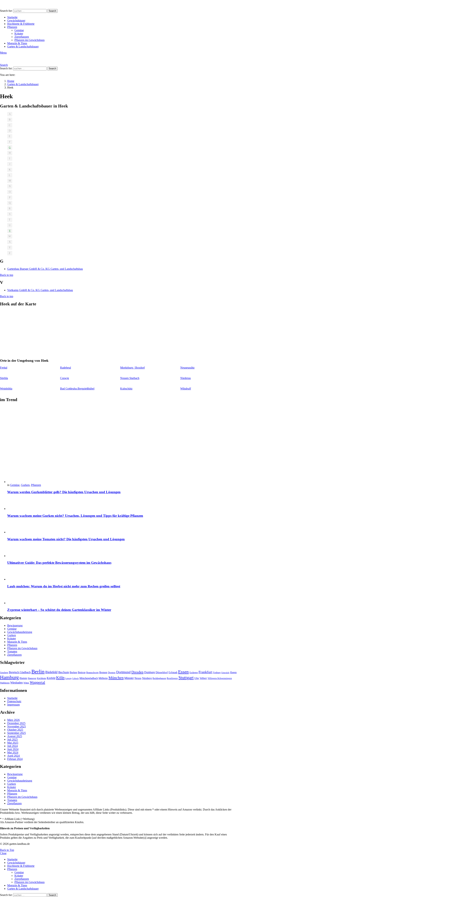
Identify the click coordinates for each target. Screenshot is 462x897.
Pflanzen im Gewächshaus (29, 40)
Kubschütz (126, 388)
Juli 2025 (12, 739)
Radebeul (65, 367)
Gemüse (19, 30)
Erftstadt (173, 672)
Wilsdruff (185, 388)
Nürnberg (147, 678)
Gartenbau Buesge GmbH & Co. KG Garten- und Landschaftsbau (45, 268)
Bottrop (82, 672)
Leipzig (68, 678)
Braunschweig (92, 672)
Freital (3, 367)
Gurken (25, 485)
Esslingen (193, 672)
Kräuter (18, 33)
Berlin (38, 671)
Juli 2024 (12, 745)
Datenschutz (14, 701)
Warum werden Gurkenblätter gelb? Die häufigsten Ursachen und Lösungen (64, 492)
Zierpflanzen (21, 36)
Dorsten (112, 672)
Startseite (12, 17)
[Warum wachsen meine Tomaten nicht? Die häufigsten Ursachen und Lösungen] (122, 527)
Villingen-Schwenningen (220, 678)
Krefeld (51, 678)
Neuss (137, 678)
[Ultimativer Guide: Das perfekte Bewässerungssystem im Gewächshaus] (122, 551)
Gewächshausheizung (19, 632)
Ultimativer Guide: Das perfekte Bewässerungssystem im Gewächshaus (59, 563)
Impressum (13, 704)
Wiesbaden (16, 682)
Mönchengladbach (88, 678)
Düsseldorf (162, 672)
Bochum (63, 672)
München (116, 677)
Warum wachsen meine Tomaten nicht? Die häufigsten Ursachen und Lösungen (66, 539)
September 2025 (16, 732)
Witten (26, 683)
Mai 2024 (12, 752)
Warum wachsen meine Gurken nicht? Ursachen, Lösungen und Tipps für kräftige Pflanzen (75, 516)
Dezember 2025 (16, 723)
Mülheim (103, 678)
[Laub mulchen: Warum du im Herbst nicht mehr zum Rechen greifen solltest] (122, 574)
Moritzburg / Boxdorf (132, 367)
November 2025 (16, 726)
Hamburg (9, 677)
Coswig (64, 378)
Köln (60, 677)
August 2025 (14, 736)
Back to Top (7, 849)
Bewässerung (15, 625)
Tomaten (12, 651)
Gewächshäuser (16, 20)
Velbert (203, 678)
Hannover (32, 678)
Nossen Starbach (129, 378)
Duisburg (149, 672)
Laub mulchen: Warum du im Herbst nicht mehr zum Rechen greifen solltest (63, 586)
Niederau (185, 378)
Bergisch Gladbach (20, 672)
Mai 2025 (12, 742)
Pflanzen (12, 27)
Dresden (137, 672)
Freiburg (217, 672)
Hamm (23, 678)
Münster (129, 678)
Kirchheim (41, 678)
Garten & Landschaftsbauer (23, 46)
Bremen (103, 672)
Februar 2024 (15, 758)
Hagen (233, 672)
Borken (73, 672)
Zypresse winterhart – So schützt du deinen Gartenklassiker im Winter (59, 610)
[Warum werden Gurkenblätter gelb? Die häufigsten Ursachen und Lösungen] (122, 444)
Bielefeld (51, 672)
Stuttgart (186, 677)
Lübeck (75, 678)
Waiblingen (5, 683)
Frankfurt (205, 672)
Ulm (196, 678)
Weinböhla (6, 388)
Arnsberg (4, 672)
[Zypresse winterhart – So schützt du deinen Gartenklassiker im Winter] (122, 598)
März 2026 (13, 719)
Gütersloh (225, 673)
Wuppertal (37, 682)
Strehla (4, 378)
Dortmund (123, 672)
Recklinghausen (159, 678)
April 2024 (13, 755)
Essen (183, 671)
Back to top (6, 274)
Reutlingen (172, 678)
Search (52, 11)
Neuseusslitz (187, 367)
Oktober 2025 (15, 729)
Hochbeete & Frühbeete (20, 23)
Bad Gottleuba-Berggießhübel (77, 388)
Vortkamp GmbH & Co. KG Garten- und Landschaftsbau (40, 290)
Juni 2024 (12, 749)
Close (3, 853)
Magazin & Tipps (17, 43)
